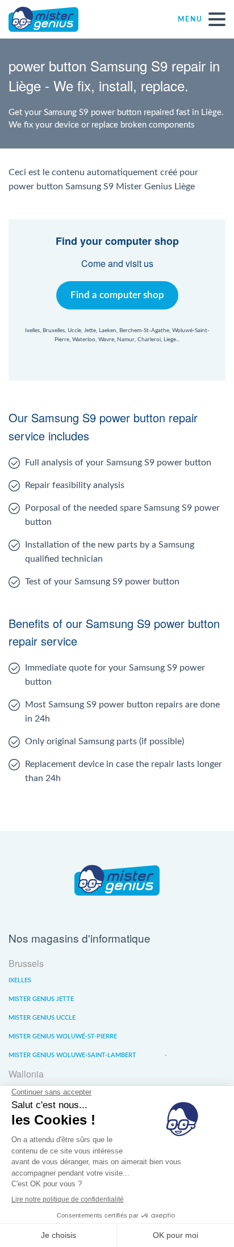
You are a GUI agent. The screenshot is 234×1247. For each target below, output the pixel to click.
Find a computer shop (117, 295)
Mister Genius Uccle (42, 1018)
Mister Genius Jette (41, 999)
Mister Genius (51, 19)
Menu (190, 19)
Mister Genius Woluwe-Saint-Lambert (72, 1055)
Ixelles (20, 980)
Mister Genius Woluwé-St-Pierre (63, 1036)
